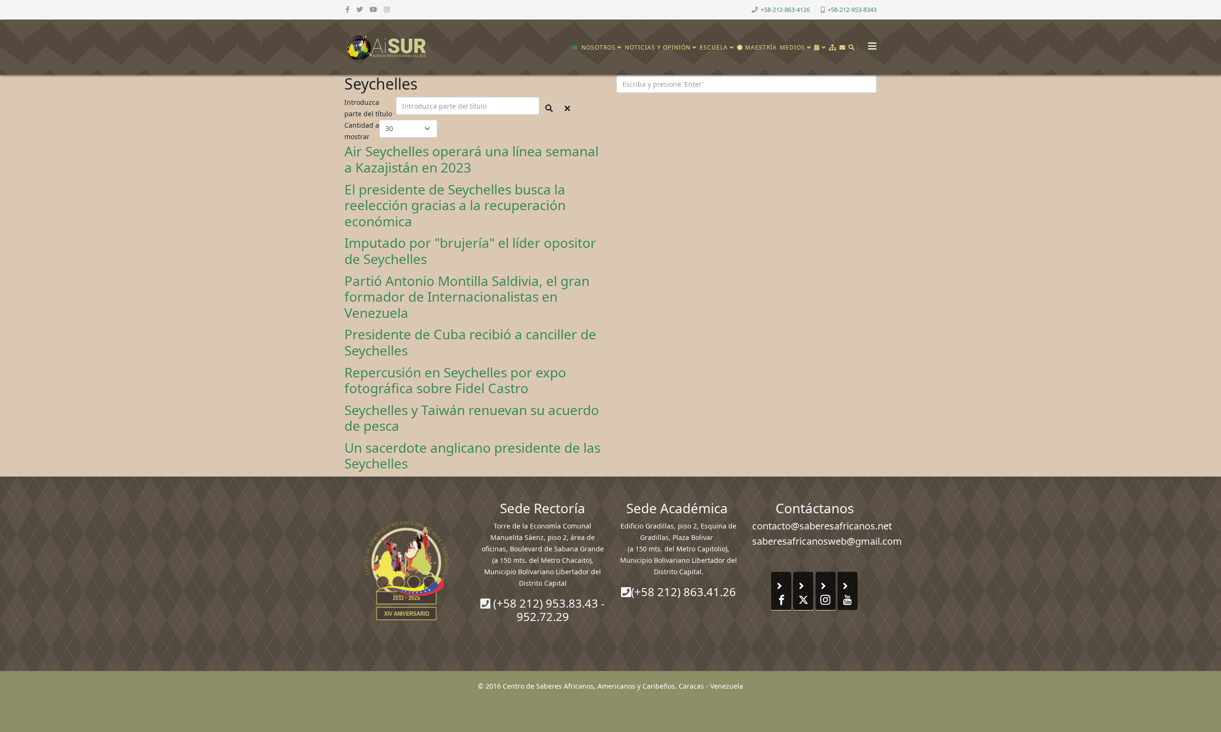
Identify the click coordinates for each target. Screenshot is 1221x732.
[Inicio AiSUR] (406, 570)
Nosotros (598, 47)
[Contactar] (842, 47)
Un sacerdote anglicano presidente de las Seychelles (472, 455)
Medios (792, 47)
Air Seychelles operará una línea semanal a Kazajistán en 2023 (471, 159)
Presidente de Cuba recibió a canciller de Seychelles (470, 342)
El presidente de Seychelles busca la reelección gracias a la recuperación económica (455, 205)
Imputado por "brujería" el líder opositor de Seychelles (470, 251)
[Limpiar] (567, 108)
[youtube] (373, 9)
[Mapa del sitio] (833, 47)
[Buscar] (851, 47)
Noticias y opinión (658, 47)
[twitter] (359, 9)
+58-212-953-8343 (852, 10)
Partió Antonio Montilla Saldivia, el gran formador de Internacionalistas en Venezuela (467, 297)
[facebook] (347, 9)
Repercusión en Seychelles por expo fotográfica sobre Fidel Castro (455, 380)
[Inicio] (575, 47)
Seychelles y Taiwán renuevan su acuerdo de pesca (471, 418)
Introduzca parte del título (369, 108)
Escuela (714, 47)
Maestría (760, 47)
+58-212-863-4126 (785, 10)
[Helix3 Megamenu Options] (870, 43)
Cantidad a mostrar (361, 131)
